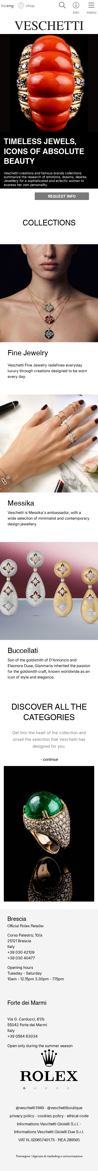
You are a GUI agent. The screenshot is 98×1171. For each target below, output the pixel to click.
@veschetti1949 (30, 1107)
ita (3, 5)
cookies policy (51, 1115)
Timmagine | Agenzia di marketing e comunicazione (49, 1156)
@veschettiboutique (64, 1107)
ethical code (77, 1115)
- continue (49, 759)
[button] (25, 1088)
